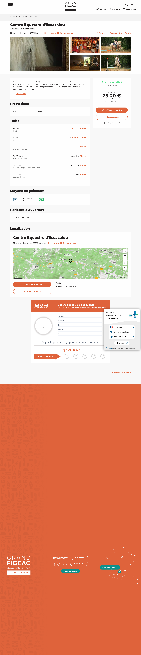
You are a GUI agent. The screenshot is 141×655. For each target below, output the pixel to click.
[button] (126, 5)
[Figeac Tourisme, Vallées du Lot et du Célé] (70, 8)
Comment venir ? (110, 567)
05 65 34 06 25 (79, 564)
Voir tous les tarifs (111, 101)
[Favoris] (121, 5)
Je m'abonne (79, 558)
